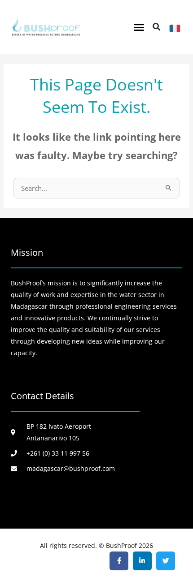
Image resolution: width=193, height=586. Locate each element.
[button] (139, 26)
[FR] (174, 28)
